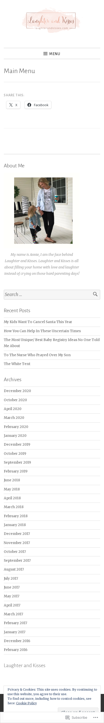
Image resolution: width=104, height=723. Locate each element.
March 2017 (13, 614)
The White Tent (17, 364)
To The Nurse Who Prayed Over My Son (37, 355)
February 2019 (16, 471)
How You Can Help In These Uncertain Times (42, 331)
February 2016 (16, 650)
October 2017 (15, 552)
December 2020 (17, 391)
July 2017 (11, 578)
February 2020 (16, 427)
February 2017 (15, 623)
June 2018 (12, 480)
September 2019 (17, 462)
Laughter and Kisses (24, 665)
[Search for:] (52, 295)
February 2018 (16, 516)
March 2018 (13, 507)
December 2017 (17, 534)
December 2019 (17, 444)
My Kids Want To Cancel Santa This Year (38, 322)
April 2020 (12, 409)
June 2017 (12, 587)
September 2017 (17, 560)
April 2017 (12, 605)
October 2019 (15, 453)
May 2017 (11, 596)
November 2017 (17, 543)
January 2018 (15, 525)
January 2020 (15, 436)
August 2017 (14, 569)
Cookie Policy (26, 703)
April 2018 (12, 498)
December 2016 (17, 641)
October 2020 (15, 400)
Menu (54, 54)
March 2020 (14, 418)
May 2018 (12, 489)
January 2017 (14, 632)
